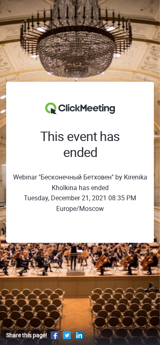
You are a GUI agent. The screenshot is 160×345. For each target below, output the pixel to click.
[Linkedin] (79, 335)
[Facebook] (54, 335)
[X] (67, 335)
